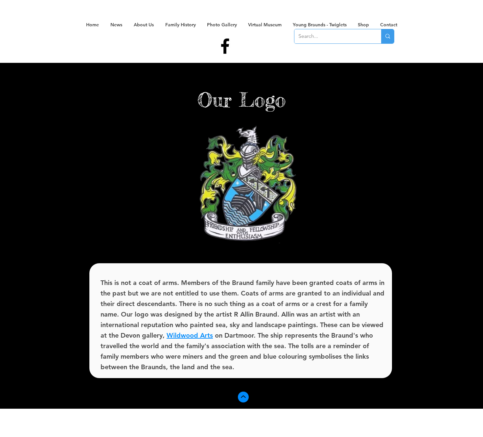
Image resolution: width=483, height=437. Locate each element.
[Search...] (387, 36)
